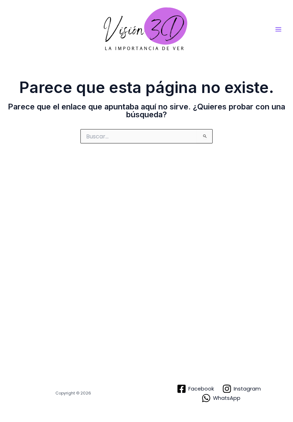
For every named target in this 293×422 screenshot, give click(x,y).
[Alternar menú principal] (278, 29)
